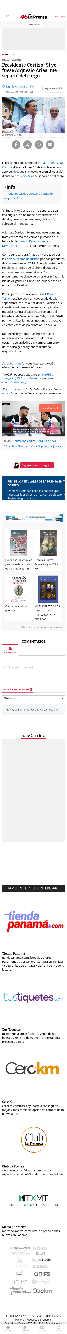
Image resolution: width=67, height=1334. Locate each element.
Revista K (20, 1260)
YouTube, (48, 374)
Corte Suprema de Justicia (22, 259)
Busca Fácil (41, 1267)
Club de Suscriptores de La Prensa (20, 1274)
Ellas (41, 1254)
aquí (5, 393)
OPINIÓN (25, 1330)
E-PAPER (42, 1330)
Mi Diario (21, 1254)
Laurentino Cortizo (24, 440)
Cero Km (42, 1291)
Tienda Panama (21, 1291)
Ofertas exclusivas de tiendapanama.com (42, 627)
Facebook (35, 378)
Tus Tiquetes (21, 1267)
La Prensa (41, 1249)
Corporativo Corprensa (21, 1249)
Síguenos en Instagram (37, 465)
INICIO (8, 1330)
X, (27, 378)
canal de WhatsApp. (15, 382)
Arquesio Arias (24, 176)
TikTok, (21, 378)
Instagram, (9, 378)
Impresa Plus (41, 1282)
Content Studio (41, 1260)
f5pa (42, 1274)
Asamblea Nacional (16, 446)
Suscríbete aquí (12, 363)
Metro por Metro (20, 1282)
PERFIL (59, 1330)
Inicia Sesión (34, 24)
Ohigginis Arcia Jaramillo (18, 86)
